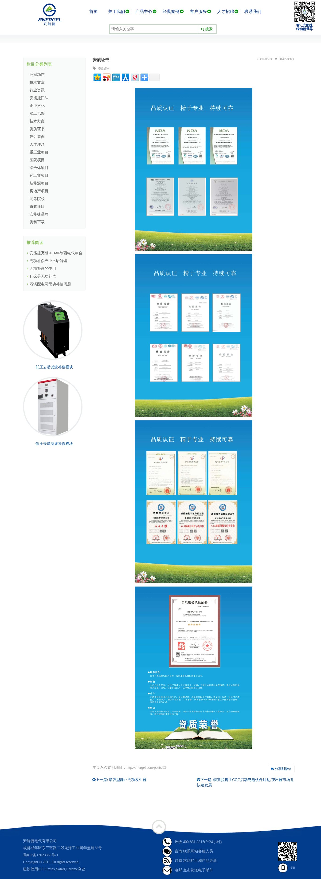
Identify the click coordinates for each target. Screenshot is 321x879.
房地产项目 (39, 191)
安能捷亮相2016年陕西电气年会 (56, 253)
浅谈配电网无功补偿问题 (50, 284)
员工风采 (37, 113)
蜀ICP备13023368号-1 (40, 855)
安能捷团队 (39, 98)
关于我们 (116, 11)
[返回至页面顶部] (159, 827)
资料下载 (37, 222)
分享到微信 (282, 769)
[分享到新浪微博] (106, 76)
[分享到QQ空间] (97, 76)
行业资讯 (37, 90)
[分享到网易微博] (134, 76)
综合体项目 (39, 168)
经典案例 (171, 11)
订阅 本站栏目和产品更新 (196, 861)
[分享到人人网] (125, 76)
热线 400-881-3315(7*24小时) (198, 842)
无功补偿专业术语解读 (48, 261)
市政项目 (37, 206)
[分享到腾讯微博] (115, 76)
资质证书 (37, 129)
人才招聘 (225, 11)
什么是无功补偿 (43, 276)
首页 (93, 11)
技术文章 (37, 82)
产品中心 (143, 11)
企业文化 (37, 106)
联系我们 (252, 11)
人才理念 (37, 144)
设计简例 (37, 137)
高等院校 (37, 199)
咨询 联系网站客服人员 (194, 851)
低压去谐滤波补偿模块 (54, 367)
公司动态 (37, 75)
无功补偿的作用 (43, 269)
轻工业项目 (39, 175)
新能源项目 (39, 183)
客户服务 (198, 11)
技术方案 (37, 121)
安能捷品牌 (39, 214)
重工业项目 (39, 152)
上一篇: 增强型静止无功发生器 (121, 780)
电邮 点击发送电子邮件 (194, 870)
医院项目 (37, 160)
